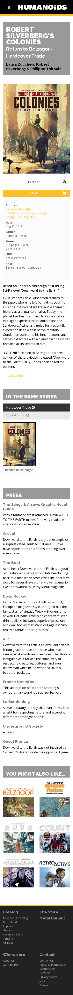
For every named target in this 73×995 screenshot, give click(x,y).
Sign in (44, 985)
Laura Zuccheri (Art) (18, 209)
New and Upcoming (15, 918)
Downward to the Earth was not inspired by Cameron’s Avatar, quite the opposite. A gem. (35, 749)
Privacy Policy (48, 977)
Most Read (10, 922)
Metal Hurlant (52, 918)
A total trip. (11, 732)
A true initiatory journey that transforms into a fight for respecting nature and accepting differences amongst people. (36, 712)
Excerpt (34, 182)
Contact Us (47, 960)
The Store (49, 912)
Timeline (8, 938)
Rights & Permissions (53, 964)
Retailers (45, 973)
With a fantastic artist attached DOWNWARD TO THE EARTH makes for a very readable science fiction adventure (35, 519)
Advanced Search (14, 934)
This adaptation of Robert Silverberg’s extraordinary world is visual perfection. (32, 690)
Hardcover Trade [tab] (19, 407)
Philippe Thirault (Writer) (20, 217)
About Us (9, 960)
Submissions (47, 969)
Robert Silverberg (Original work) (26, 213)
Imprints (8, 926)
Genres (7, 930)
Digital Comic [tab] (16, 415)
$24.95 (34, 193)
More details (16, 375)
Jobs (42, 981)
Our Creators (11, 964)
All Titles (8, 942)
